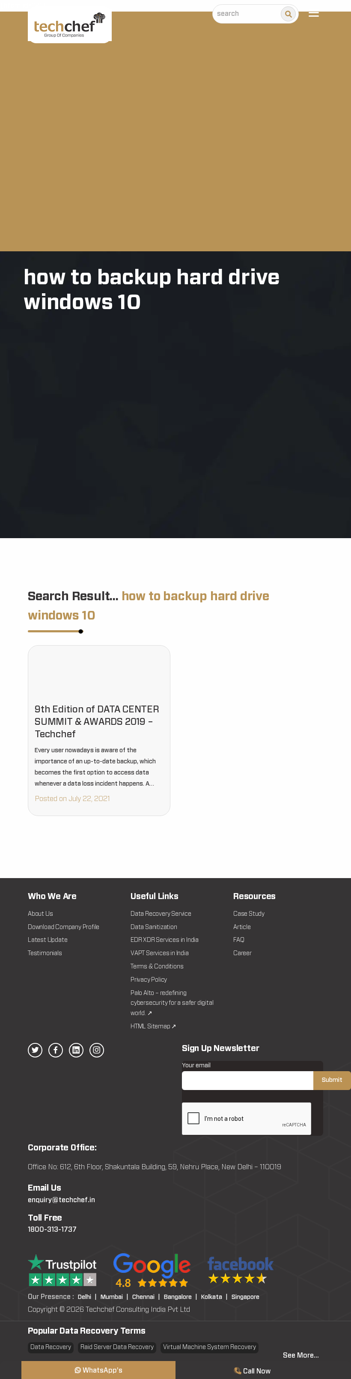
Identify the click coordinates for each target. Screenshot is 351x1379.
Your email (196, 1066)
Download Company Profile (63, 927)
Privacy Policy (149, 980)
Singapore (245, 1297)
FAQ (238, 940)
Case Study (249, 914)
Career (242, 953)
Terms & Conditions (157, 967)
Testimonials (45, 953)
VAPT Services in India (160, 953)
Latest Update (47, 940)
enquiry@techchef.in (61, 1200)
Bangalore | (180, 1297)
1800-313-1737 (52, 1229)
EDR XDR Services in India (165, 940)
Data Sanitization (154, 927)
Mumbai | (114, 1297)
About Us (40, 914)
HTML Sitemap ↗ (153, 1027)
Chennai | (146, 1297)
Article (242, 927)
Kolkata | (214, 1297)
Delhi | (87, 1297)
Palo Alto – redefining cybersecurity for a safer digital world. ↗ (172, 1003)
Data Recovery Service (161, 914)
